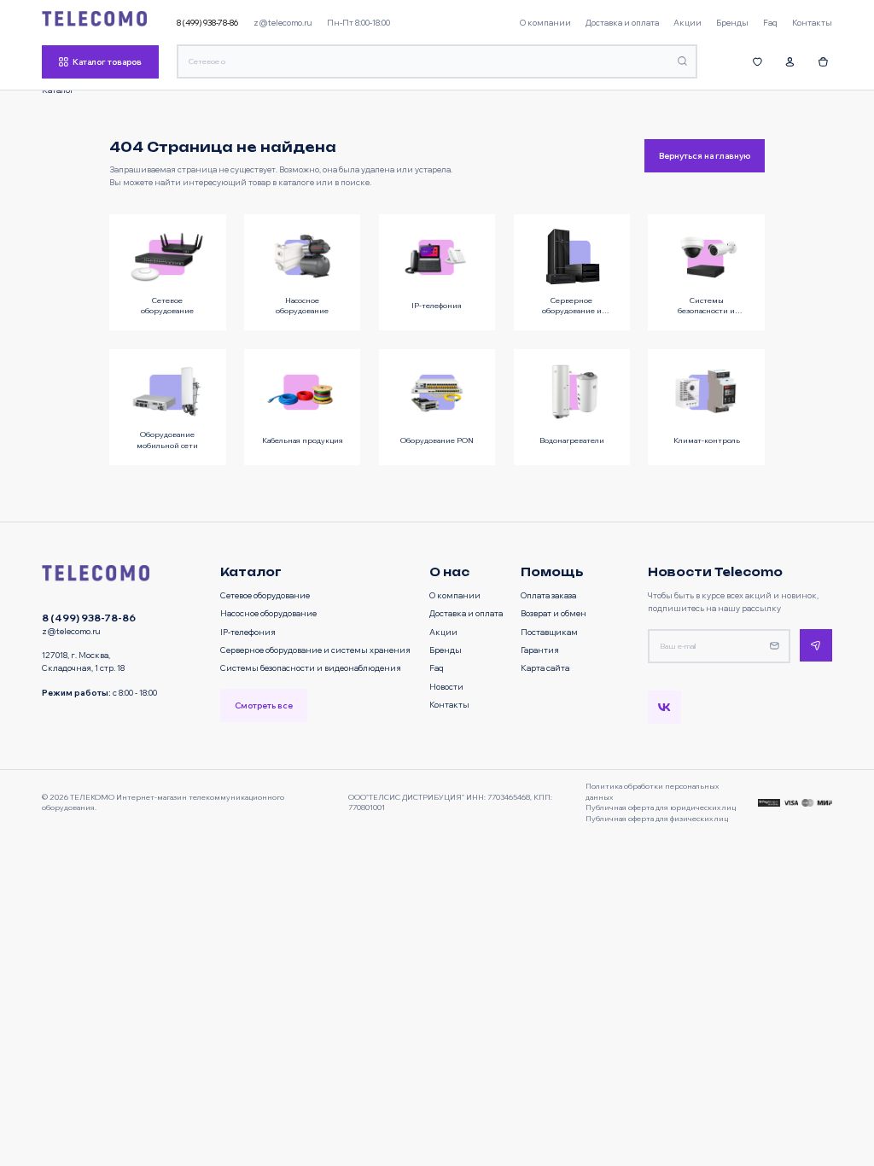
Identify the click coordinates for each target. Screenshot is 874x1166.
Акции (443, 632)
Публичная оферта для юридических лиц (661, 807)
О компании (455, 595)
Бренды (445, 649)
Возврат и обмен (553, 613)
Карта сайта (545, 667)
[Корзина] (823, 62)
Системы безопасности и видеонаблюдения (310, 667)
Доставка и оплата (466, 613)
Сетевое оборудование (265, 595)
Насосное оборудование (268, 613)
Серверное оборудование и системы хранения (315, 649)
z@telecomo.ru (282, 22)
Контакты (449, 704)
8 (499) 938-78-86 (207, 22)
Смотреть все (264, 705)
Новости (446, 686)
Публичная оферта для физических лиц (657, 818)
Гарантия (540, 649)
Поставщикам (549, 632)
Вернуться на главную (704, 155)
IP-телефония (248, 632)
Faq (436, 667)
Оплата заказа (548, 595)
